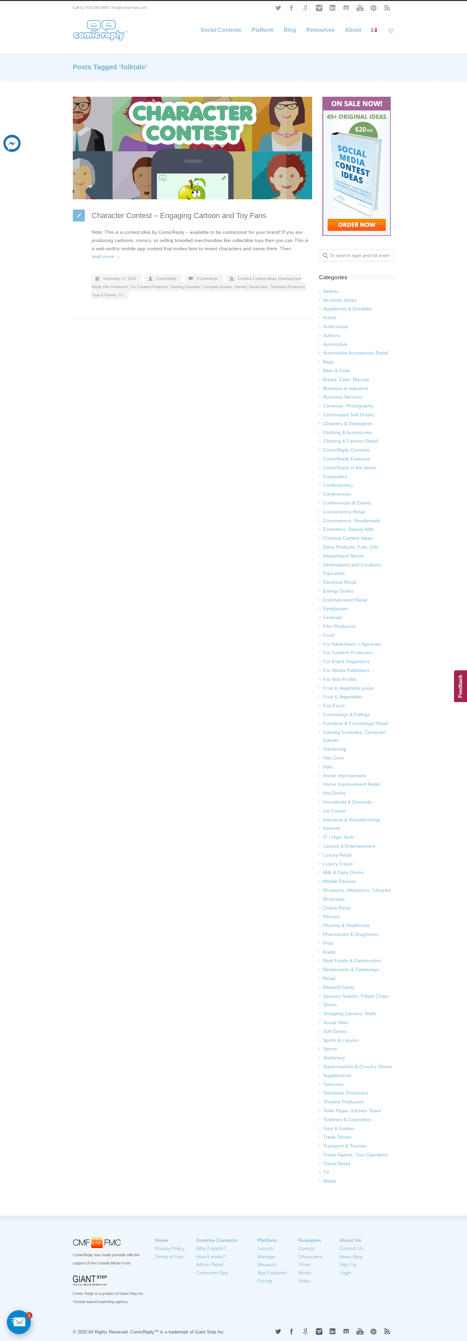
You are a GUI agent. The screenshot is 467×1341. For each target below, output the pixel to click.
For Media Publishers (346, 670)
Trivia (304, 1264)
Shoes (330, 1004)
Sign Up (348, 1264)
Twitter (278, 8)
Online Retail (337, 908)
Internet (240, 287)
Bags (328, 361)
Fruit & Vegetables (343, 696)
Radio (329, 952)
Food (328, 635)
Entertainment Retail (345, 600)
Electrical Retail (339, 582)
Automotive (335, 344)
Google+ (305, 8)
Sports (330, 1048)
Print (328, 943)
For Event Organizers (346, 661)
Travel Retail (336, 1163)
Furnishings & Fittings (346, 714)
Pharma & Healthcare (346, 925)
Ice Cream (334, 811)
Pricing (264, 1281)
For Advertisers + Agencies (352, 644)
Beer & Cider (337, 370)
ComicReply (166, 279)
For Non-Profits (339, 679)
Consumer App (212, 1272)
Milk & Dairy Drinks (343, 872)
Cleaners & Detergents (347, 423)
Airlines (331, 291)
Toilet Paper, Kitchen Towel (352, 1110)
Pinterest (374, 8)
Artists (329, 317)
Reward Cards (338, 987)
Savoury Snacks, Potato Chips (355, 996)
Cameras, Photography (348, 405)
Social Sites (258, 287)
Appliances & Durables (347, 308)
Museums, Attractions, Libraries (357, 890)
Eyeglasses (335, 608)
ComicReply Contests (346, 450)
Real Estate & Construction (352, 960)
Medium (346, 8)
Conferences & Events (347, 503)
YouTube (360, 8)
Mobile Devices (339, 881)
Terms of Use (169, 1256)
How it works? (211, 1256)
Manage (266, 1256)
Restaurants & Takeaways (351, 969)
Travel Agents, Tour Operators (355, 1154)
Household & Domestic (347, 802)
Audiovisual (335, 326)
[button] (19, 1322)
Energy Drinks (338, 591)
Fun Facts (334, 705)
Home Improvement (344, 775)
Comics (306, 1248)
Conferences (337, 494)
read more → (106, 256)
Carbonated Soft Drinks (348, 414)
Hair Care (333, 758)
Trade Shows (337, 1137)
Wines (329, 1181)
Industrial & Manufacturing (351, 819)
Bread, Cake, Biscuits (346, 379)
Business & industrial (345, 388)
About (353, 30)
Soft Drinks (335, 1031)
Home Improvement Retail (351, 784)
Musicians (334, 899)
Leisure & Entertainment (349, 846)
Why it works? (211, 1248)
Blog (290, 30)
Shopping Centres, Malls (349, 1013)
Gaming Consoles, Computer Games (201, 287)
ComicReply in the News (349, 467)
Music (304, 1272)
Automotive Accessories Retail (355, 353)
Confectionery (338, 485)
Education (334, 573)
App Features (272, 1272)
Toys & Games (104, 295)
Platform (262, 30)
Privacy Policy (170, 1248)
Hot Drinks (334, 793)
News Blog (350, 1256)
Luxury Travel (337, 864)
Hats (328, 766)
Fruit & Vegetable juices (348, 688)
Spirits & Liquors (340, 1040)
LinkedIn (332, 8)
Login (345, 1272)
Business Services (342, 397)
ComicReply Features (346, 458)
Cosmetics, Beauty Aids (348, 529)
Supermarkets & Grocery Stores (357, 1066)
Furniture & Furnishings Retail (355, 723)
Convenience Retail (344, 511)
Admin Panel (209, 1264)
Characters (310, 1256)
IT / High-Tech (338, 837)
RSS (387, 8)
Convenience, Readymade (352, 520)
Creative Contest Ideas (257, 279)
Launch (265, 1248)
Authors (331, 335)
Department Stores (343, 556)
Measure (267, 1264)
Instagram (319, 8)
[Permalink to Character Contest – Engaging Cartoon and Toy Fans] (192, 148)
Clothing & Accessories (347, 432)
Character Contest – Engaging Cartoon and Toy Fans (179, 215)
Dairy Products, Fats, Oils (350, 547)
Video (304, 1281)
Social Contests (220, 30)
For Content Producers (149, 287)
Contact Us (351, 1248)
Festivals (332, 617)
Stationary (334, 1057)
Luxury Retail (337, 855)
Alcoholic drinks (340, 300)
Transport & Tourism (345, 1146)
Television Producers (287, 287)
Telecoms (333, 1084)
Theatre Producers (343, 1101)
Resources (320, 30)
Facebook (291, 8)
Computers (335, 476)
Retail (329, 978)
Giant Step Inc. (210, 1332)
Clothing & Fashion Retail (350, 441)
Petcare (331, 916)
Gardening (334, 749)
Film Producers (115, 287)
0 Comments (207, 279)
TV (121, 295)
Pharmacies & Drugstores (350, 934)
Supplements (337, 1075)
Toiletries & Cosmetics (347, 1119)
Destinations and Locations (352, 564)
